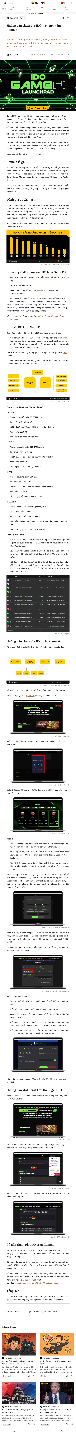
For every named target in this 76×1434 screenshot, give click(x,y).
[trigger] (8, 3)
